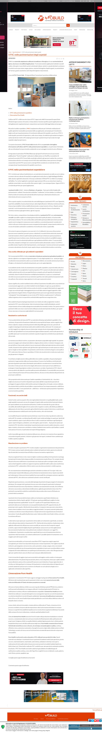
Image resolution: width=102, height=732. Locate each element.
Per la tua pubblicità (50, 718)
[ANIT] (86, 344)
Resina (84, 276)
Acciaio (73, 261)
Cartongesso (74, 271)
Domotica (73, 215)
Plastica (85, 268)
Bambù (73, 266)
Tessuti (85, 278)
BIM (72, 212)
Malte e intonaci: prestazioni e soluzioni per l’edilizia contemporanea (79, 119)
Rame (84, 273)
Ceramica (73, 276)
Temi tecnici (24, 29)
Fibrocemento (86, 261)
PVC (84, 271)
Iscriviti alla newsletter (68, 1)
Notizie (30, 29)
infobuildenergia (12, 1)
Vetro (84, 281)
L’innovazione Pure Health (17, 115)
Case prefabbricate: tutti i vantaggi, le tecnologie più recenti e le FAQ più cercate (78, 86)
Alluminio (73, 264)
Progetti (55, 29)
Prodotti (17, 29)
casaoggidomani (24, 1)
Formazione (82, 29)
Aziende (11, 29)
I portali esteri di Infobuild (38, 1)
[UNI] (74, 344)
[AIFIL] (86, 356)
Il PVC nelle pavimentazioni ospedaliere (21, 113)
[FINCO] (86, 350)
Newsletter (90, 29)
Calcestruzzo (74, 269)
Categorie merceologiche (65, 29)
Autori (42, 718)
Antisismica (74, 205)
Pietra (84, 266)
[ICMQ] (74, 350)
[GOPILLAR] (74, 356)
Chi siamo (36, 718)
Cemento (73, 274)
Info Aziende (38, 29)
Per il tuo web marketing (53, 1)
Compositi (74, 279)
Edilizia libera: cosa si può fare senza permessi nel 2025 (79, 150)
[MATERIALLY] (86, 338)
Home (9, 52)
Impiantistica (74, 222)
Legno (84, 263)
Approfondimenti (47, 29)
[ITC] (74, 338)
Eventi (75, 29)
